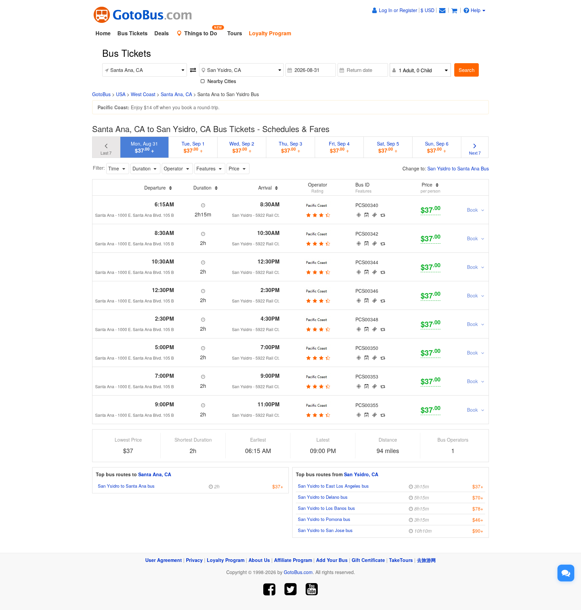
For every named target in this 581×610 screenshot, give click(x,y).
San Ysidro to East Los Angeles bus (333, 486)
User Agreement (163, 560)
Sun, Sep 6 (437, 147)
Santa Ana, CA (176, 94)
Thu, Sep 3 (290, 147)
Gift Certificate (368, 560)
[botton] (317, 214)
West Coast (143, 94)
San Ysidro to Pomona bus (324, 519)
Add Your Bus (332, 560)
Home (103, 33)
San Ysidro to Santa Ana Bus (458, 168)
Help (475, 10)
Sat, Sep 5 (388, 147)
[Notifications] (442, 10)
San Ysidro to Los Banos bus (326, 508)
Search (466, 69)
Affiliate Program (293, 560)
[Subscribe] (311, 589)
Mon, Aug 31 (144, 147)
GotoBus (101, 94)
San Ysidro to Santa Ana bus (126, 486)
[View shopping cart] (454, 10)
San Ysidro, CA (361, 474)
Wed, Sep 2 (241, 147)
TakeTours (401, 560)
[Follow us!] (291, 589)
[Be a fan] (269, 589)
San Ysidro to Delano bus (323, 497)
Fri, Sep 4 (339, 147)
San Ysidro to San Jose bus (325, 530)
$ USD (427, 10)
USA (120, 94)
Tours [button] (234, 33)
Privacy (194, 560)
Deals (161, 33)
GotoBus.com (298, 572)
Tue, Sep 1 (193, 147)
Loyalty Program (225, 560)
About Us (259, 560)
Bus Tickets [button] (132, 33)
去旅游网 (426, 560)
